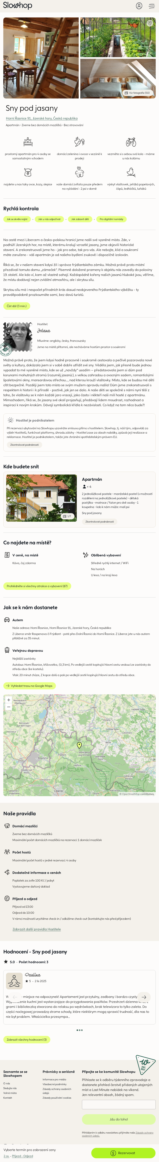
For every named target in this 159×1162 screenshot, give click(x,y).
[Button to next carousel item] (144, 997)
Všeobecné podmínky (54, 1084)
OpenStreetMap (131, 794)
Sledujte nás (10, 1088)
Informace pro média (54, 1079)
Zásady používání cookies (57, 1097)
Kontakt (7, 1097)
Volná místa (10, 1092)
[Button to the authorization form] (139, 6)
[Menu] (152, 6)
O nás (6, 1083)
